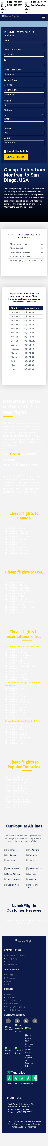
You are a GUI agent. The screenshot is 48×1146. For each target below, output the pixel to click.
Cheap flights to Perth (15, 729)
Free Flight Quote (13, 1001)
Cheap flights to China (15, 807)
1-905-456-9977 (38, 2)
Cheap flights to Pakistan (17, 780)
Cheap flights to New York (17, 582)
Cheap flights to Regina (16, 545)
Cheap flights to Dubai (15, 699)
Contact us (10, 978)
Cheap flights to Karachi (16, 674)
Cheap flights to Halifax (16, 542)
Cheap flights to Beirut (15, 713)
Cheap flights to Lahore (16, 677)
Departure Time (13, 69)
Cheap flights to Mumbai (16, 652)
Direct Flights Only (17, 151)
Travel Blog (10, 997)
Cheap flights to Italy (15, 796)
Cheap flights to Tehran (16, 707)
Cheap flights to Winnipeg (17, 534)
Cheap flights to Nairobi (16, 715)
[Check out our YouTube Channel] (34, 1020)
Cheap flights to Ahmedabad (18, 655)
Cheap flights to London (16, 688)
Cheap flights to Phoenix (16, 599)
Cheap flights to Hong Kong (17, 737)
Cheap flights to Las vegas (17, 588)
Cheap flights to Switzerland (18, 802)
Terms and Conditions (15, 955)
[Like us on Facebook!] (8, 1020)
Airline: (8, 128)
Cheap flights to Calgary (16, 539)
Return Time (11, 90)
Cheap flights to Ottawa (16, 553)
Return (11, 32)
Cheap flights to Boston (16, 593)
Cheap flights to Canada (16, 788)
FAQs (8, 981)
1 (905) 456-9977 (14, 5)
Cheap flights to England (16, 799)
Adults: (8, 101)
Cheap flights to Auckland (17, 732)
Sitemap (9, 975)
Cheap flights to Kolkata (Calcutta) (21, 666)
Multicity (9, 35)
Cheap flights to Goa (14, 669)
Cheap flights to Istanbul (16, 704)
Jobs (7, 984)
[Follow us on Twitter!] (17, 1020)
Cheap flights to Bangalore (17, 663)
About (8, 962)
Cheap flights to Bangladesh (18, 783)
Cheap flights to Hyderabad (17, 660)
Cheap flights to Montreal (16, 531)
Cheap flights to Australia (17, 805)
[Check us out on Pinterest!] (26, 1020)
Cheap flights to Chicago (16, 585)
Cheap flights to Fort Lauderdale (20, 607)
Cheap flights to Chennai (16, 658)
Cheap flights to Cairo (15, 710)
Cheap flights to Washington (18, 591)
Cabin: (7, 138)
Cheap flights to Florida (15, 613)
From (7, 40)
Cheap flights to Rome (15, 691)
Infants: (8, 119)
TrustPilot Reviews (13, 1010)
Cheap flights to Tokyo (15, 743)
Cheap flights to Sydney (16, 726)
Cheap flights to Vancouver (17, 547)
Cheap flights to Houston (16, 610)
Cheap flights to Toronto (16, 528)
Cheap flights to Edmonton (17, 550)
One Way (25, 32)
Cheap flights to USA (15, 791)
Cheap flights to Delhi (15, 649)
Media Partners (11, 1004)
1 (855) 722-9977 (14, 2)
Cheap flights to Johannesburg (19, 718)
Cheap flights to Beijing (15, 740)
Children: (9, 110)
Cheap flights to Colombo (16, 680)
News (8, 994)
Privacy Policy (11, 958)
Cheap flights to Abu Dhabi (17, 702)
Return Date (10, 80)
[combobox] (24, 74)
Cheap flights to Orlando (16, 604)
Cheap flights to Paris (15, 693)
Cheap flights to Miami (15, 596)
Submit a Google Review (15, 1007)
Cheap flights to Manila (15, 735)
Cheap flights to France (16, 794)
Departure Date (12, 49)
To (5, 60)
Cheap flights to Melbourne (17, 724)
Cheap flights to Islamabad (17, 671)
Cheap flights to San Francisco (19, 602)
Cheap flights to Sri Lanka (17, 785)
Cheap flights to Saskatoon (17, 536)
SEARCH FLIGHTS (16, 157)
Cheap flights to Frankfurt (17, 696)
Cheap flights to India (15, 777)
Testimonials (11, 965)
